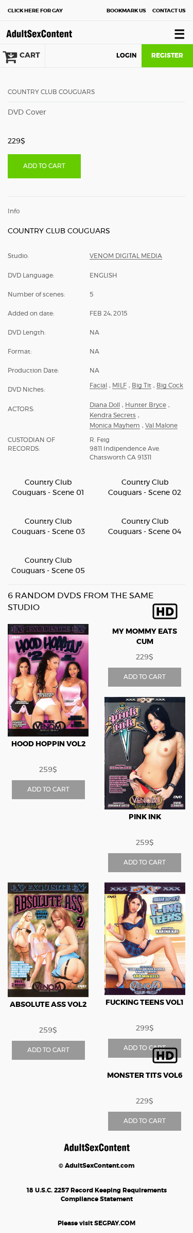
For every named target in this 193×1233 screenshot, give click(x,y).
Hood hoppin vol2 (48, 744)
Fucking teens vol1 (145, 1002)
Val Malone (161, 425)
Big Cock (169, 385)
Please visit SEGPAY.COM (96, 1223)
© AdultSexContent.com (96, 1166)
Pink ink (145, 817)
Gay (35, 10)
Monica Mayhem (115, 425)
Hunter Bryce (145, 405)
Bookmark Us (126, 10)
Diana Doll (105, 405)
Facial (98, 385)
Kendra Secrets (113, 415)
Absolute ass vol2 (48, 1004)
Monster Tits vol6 (145, 1075)
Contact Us (168, 10)
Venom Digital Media (126, 256)
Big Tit (141, 385)
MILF (119, 385)
